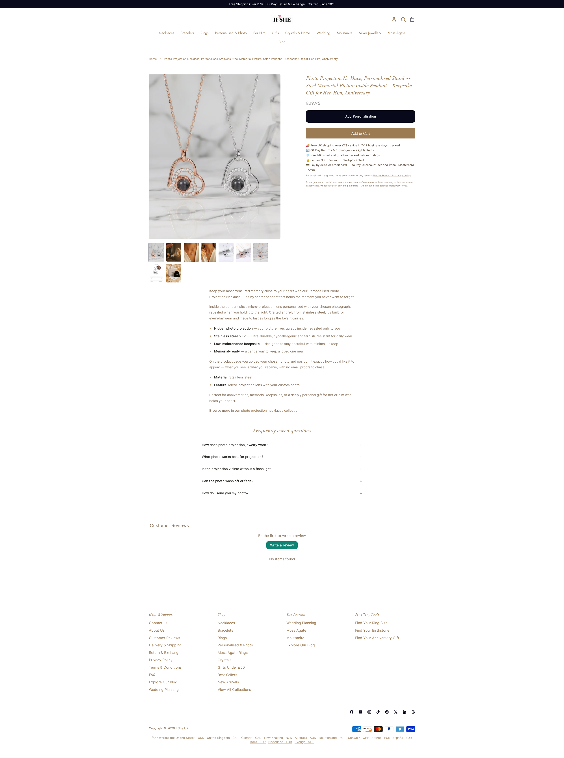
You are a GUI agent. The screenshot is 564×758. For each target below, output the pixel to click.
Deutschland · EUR (332, 738)
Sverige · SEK (304, 742)
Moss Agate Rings (233, 652)
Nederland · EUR (280, 742)
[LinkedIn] (404, 712)
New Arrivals (228, 682)
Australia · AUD (305, 738)
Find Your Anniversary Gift (377, 638)
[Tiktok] (378, 712)
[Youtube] (360, 712)
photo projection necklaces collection (270, 410)
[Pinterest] (386, 712)
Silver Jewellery (370, 32)
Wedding (323, 32)
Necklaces (166, 32)
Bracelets (187, 32)
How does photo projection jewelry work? (235, 445)
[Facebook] (351, 712)
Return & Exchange (164, 652)
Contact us (158, 623)
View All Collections (234, 689)
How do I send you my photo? (225, 493)
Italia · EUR (258, 742)
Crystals (224, 660)
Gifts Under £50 (231, 667)
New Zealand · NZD (278, 738)
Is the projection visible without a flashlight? (237, 469)
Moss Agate (396, 32)
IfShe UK (182, 728)
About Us (157, 630)
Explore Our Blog (163, 682)
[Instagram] (369, 712)
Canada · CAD (251, 738)
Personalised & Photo (231, 32)
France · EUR (381, 738)
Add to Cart (360, 133)
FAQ (152, 675)
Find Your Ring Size (371, 623)
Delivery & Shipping (165, 645)
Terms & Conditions (165, 667)
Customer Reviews (164, 638)
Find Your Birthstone (372, 630)
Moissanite (344, 32)
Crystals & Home (297, 32)
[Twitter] (395, 712)
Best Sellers (227, 675)
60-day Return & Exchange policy (392, 175)
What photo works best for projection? (232, 457)
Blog (282, 41)
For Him (259, 32)
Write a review (282, 545)
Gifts (275, 32)
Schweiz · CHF (358, 738)
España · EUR (402, 738)
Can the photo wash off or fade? (227, 481)
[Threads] (413, 712)
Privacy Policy (161, 660)
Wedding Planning (164, 689)
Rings (204, 32)
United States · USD (190, 738)
